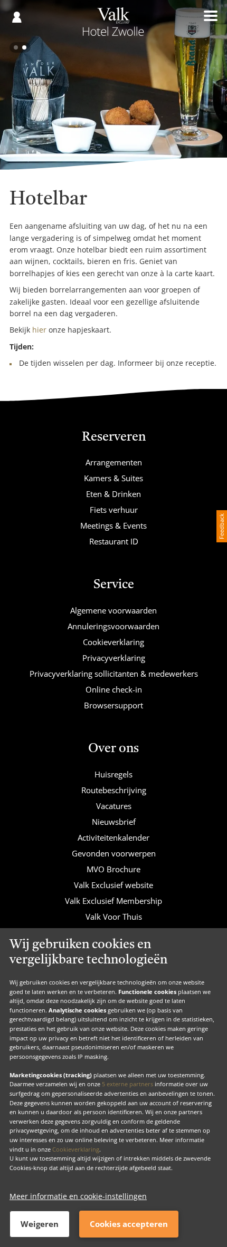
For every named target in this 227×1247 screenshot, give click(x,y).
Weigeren (40, 1224)
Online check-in (114, 689)
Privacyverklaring (113, 657)
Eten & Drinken (113, 494)
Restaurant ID (113, 541)
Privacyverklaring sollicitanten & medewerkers (114, 673)
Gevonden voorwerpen (114, 853)
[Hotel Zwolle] (113, 25)
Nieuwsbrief (114, 821)
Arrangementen (114, 462)
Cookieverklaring (75, 1149)
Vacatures (113, 806)
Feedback (221, 526)
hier (39, 330)
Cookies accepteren (129, 1224)
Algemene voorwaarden (113, 610)
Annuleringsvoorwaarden (113, 626)
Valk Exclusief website (113, 885)
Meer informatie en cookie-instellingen (78, 1196)
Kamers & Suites (113, 478)
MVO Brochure (113, 869)
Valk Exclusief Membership (113, 900)
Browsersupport (113, 705)
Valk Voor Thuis (114, 916)
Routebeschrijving (113, 790)
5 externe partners (127, 1084)
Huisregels (113, 774)
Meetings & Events (113, 525)
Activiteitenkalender (113, 837)
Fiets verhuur (114, 509)
